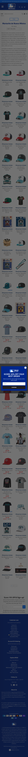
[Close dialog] (25, 368)
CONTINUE (13, 387)
